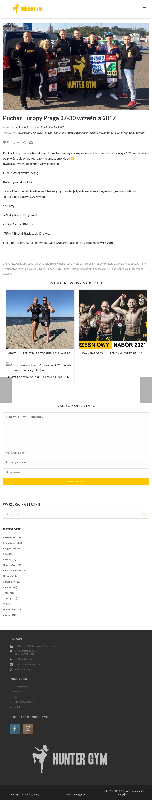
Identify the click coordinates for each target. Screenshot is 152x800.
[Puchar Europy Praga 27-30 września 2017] (76, 66)
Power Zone (105, 132)
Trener (7, 592)
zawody (7, 273)
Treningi (7, 598)
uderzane (137, 269)
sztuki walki (124, 269)
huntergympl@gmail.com (28, 663)
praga (58, 269)
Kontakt (17, 706)
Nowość (93, 132)
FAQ (15, 696)
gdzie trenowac (51, 263)
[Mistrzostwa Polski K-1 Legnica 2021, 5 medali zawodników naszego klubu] (40, 367)
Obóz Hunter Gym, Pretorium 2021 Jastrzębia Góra (41, 353)
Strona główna (20, 686)
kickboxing (88, 263)
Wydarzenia (127, 132)
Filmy (6, 553)
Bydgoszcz (37, 132)
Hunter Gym (60, 132)
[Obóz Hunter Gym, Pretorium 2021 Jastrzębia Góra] (40, 319)
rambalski (86, 269)
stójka (112, 269)
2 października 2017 (52, 127)
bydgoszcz (9, 263)
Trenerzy (18, 691)
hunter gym (69, 263)
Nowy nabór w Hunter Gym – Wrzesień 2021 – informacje (114, 353)
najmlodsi (32, 269)
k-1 (79, 263)
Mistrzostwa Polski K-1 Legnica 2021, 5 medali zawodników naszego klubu (41, 377)
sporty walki (100, 269)
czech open (34, 263)
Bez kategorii (10, 542)
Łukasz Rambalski (20, 127)
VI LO (116, 132)
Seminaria (8, 587)
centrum (21, 263)
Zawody (140, 132)
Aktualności (23, 132)
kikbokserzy (103, 263)
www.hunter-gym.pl (25, 669)
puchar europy (71, 269)
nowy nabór (46, 269)
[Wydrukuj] (33, 141)
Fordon (48, 132)
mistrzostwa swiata (14, 269)
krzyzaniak (117, 263)
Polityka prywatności (23, 701)
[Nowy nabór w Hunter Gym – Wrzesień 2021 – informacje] (113, 319)
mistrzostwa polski (136, 263)
